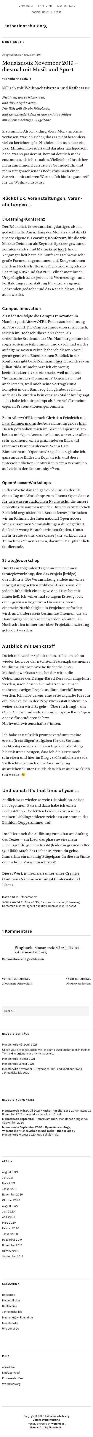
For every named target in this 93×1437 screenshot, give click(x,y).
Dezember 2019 (12, 1239)
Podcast (71, 906)
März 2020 (9, 1222)
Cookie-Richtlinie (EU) (46, 12)
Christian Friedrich (62, 418)
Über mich (45, 6)
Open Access (56, 906)
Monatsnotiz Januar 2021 (18, 1063)
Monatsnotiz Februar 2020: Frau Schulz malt (30, 1134)
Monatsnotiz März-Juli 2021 (19, 1044)
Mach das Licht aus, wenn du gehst (48, 851)
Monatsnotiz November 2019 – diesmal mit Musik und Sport (46, 1112)
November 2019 (12, 1245)
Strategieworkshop (18, 574)
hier (61, 249)
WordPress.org (11, 1384)
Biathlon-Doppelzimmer (23, 822)
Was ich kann (66, 6)
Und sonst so (10, 1328)
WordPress (57, 1423)
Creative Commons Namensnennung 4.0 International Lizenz (41, 879)
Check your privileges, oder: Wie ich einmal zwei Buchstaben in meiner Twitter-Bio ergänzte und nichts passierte (46, 1051)
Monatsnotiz (13, 42)
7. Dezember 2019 (31, 54)
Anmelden (8, 1367)
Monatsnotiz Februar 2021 (18, 1058)
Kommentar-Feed (13, 1378)
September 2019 (12, 1256)
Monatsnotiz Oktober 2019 (17, 981)
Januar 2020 (10, 1234)
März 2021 (8, 1183)
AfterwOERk (32, 902)
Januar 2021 (9, 1188)
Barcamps (8, 1294)
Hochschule (9, 1306)
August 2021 (10, 1172)
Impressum (25, 6)
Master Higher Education (31, 906)
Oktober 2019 (10, 1251)
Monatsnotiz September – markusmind (28, 1119)
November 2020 (12, 1194)
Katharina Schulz (19, 78)
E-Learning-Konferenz (46, 238)
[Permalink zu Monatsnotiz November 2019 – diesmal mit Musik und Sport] (46, 88)
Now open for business (78, 981)
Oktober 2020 (11, 1200)
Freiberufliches (11, 1300)
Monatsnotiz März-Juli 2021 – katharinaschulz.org (36, 1110)
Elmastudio (55, 1427)
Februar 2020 (10, 1228)
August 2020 (10, 1205)
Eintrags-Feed (11, 1372)
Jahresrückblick (12, 1311)
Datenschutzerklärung (46, 1419)
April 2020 (8, 1217)
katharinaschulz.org (25, 25)
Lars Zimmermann (18, 423)
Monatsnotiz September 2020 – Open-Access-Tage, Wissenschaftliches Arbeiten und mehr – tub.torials (36, 1129)
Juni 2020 (8, 1211)
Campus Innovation (57, 316)
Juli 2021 (7, 1177)
